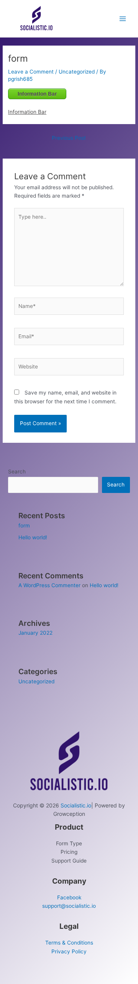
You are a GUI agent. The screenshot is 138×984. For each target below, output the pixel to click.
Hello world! (32, 537)
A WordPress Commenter (49, 585)
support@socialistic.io (69, 906)
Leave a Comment (31, 72)
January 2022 (35, 633)
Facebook (69, 897)
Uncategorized (77, 72)
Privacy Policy (69, 951)
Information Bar (37, 93)
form (24, 525)
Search (17, 471)
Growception (69, 813)
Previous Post (69, 138)
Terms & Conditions (69, 943)
